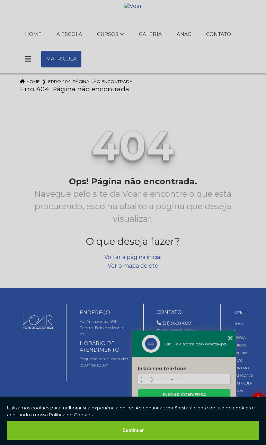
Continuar (133, 430)
